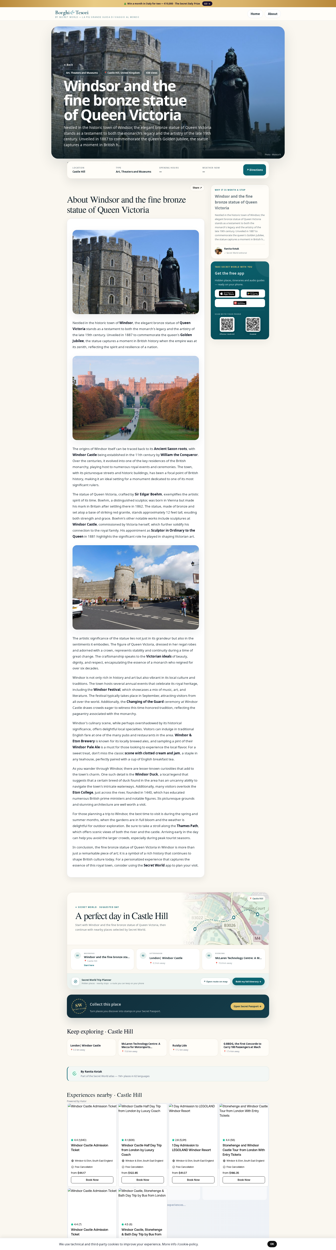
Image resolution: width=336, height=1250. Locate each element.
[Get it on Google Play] (253, 293)
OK (272, 1244)
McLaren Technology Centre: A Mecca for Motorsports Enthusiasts (259, 958)
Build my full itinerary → (248, 981)
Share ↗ (197, 187)
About (272, 14)
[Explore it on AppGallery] (240, 303)
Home (255, 14)
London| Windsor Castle (166, 958)
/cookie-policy (187, 1244)
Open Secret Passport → (247, 1006)
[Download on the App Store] (227, 293)
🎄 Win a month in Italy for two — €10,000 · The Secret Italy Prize (167, 3)
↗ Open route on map (216, 981)
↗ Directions (255, 170)
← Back (68, 64)
